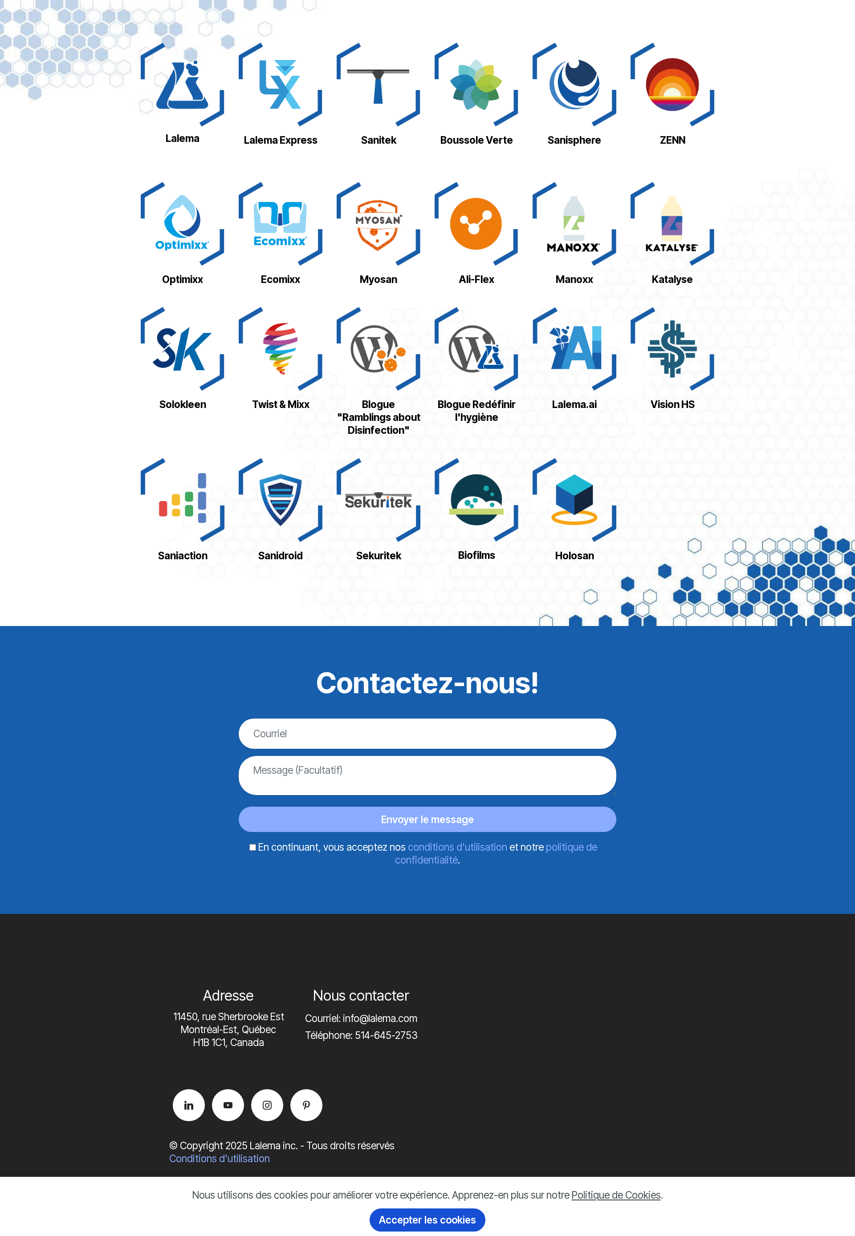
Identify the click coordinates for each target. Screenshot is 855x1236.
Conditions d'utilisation (219, 1158)
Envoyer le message (427, 819)
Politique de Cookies (616, 1195)
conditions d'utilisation (457, 847)
